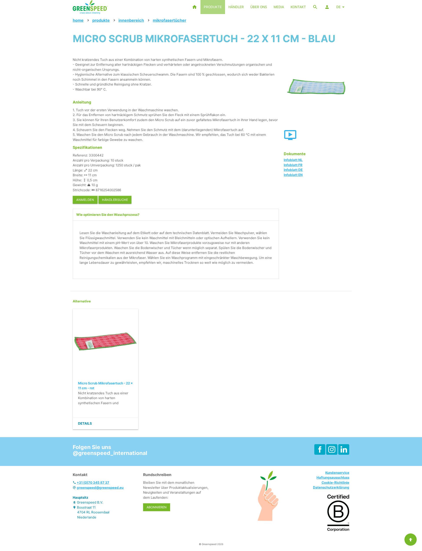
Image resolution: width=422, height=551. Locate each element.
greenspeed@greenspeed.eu (100, 488)
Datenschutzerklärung (331, 487)
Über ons (258, 7)
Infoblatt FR (293, 165)
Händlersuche (115, 200)
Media (279, 7)
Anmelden (85, 200)
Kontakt (298, 7)
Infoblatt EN (293, 175)
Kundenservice (337, 473)
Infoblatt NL (293, 160)
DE (338, 7)
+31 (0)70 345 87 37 (93, 482)
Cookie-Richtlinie (335, 482)
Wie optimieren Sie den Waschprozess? (107, 215)
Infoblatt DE (293, 170)
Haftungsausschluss (332, 477)
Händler (236, 7)
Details (85, 423)
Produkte (213, 7)
